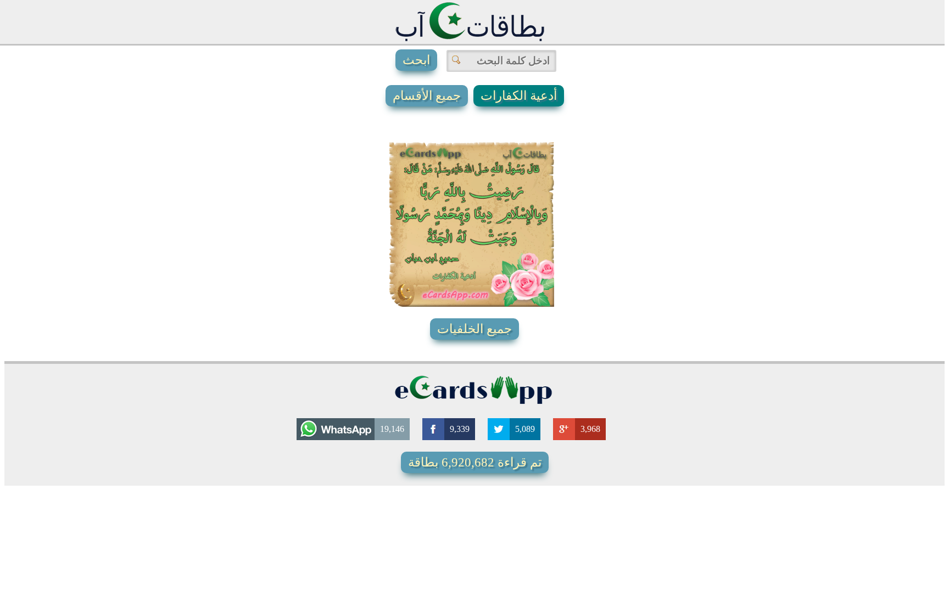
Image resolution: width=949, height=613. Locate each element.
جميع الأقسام (427, 96)
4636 (461, 271)
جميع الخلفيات (474, 329)
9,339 (460, 429)
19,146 (392, 429)
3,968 (590, 429)
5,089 (525, 429)
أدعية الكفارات (519, 96)
